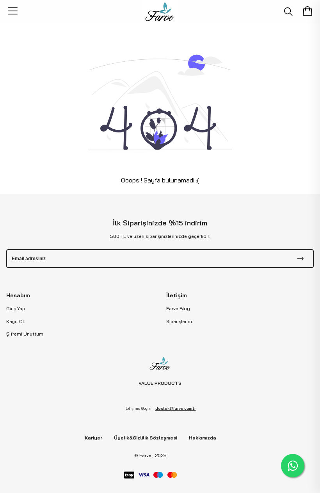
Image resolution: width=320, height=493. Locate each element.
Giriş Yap (15, 308)
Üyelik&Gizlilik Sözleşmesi (145, 438)
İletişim (176, 295)
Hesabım (18, 295)
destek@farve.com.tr (175, 408)
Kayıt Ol (15, 321)
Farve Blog (178, 308)
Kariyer (93, 438)
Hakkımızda (202, 438)
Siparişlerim (179, 321)
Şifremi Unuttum (24, 334)
